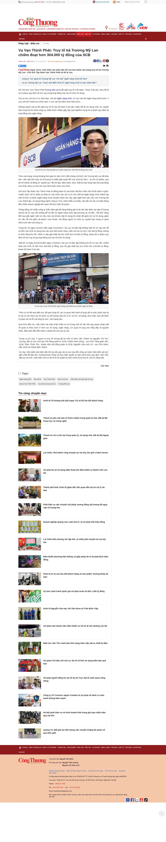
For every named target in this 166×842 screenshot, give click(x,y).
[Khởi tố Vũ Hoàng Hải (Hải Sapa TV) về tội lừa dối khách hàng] (29, 405)
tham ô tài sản (63, 379)
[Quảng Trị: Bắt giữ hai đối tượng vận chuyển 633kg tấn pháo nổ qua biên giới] (29, 734)
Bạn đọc (22, 39)
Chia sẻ (23, 66)
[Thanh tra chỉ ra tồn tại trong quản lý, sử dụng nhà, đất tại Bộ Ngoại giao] (29, 440)
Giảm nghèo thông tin (55, 29)
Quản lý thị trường (49, 34)
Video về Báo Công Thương (76, 771)
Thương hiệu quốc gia (26, 29)
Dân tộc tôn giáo (71, 29)
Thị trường (96, 34)
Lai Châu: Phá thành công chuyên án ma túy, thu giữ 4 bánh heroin (75, 453)
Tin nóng (46, 43)
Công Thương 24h (35, 34)
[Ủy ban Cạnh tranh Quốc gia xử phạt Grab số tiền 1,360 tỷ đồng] (29, 596)
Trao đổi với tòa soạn (95, 771)
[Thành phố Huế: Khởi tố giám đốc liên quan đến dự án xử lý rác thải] (29, 492)
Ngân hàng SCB (64, 98)
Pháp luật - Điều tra (84, 34)
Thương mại (61, 34)
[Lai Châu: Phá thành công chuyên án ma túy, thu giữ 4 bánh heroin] (29, 457)
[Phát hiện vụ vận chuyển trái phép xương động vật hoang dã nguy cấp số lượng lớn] (29, 509)
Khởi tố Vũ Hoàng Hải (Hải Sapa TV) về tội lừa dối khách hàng (73, 400)
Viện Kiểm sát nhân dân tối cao (82, 379)
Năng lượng (105, 34)
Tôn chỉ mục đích (111, 771)
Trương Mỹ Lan (63, 384)
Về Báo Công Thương (57, 771)
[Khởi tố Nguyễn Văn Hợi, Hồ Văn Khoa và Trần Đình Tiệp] (29, 613)
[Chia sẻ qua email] (104, 66)
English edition (102, 2)
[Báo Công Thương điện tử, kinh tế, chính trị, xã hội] (37, 22)
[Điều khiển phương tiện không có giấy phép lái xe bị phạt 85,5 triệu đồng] (29, 561)
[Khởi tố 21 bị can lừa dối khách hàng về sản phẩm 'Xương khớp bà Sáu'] (29, 578)
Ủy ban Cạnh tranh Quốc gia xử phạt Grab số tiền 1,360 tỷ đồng (74, 591)
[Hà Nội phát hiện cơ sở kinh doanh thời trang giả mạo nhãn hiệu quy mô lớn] (29, 717)
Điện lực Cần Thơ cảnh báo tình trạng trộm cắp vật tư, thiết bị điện (75, 643)
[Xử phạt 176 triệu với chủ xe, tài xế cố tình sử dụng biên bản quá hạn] (29, 665)
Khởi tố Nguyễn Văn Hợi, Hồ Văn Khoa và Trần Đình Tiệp (70, 608)
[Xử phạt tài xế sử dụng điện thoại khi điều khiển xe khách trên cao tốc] (29, 474)
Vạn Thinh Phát (49, 379)
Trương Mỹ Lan (51, 90)
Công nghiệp (71, 34)
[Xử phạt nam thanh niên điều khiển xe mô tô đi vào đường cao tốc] (29, 630)
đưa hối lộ (37, 379)
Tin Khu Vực (112, 29)
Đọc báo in (41, 29)
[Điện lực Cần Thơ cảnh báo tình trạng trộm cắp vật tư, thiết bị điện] (29, 648)
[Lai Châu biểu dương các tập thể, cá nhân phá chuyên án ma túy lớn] (29, 544)
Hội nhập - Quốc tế (117, 34)
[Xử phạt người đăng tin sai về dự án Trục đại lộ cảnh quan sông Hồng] (29, 682)
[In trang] (107, 66)
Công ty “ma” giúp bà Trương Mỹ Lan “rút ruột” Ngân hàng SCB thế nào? (54, 79)
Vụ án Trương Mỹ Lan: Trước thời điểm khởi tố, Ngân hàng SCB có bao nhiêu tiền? (59, 83)
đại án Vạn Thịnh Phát (27, 384)
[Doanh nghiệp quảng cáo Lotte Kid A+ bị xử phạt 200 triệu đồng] (29, 527)
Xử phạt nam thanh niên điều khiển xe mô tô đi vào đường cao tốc (75, 626)
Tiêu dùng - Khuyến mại (133, 34)
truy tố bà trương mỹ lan (47, 384)
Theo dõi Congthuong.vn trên (57, 61)
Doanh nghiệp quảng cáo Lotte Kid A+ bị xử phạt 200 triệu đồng (74, 522)
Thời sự (25, 34)
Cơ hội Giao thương (87, 29)
